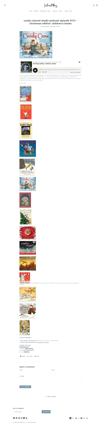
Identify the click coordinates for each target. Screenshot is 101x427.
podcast (55, 11)
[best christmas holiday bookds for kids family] (27, 239)
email (53, 370)
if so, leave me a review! (42, 342)
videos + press (68, 11)
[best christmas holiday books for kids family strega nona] (25, 101)
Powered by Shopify (31, 422)
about (61, 11)
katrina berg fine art (21, 422)
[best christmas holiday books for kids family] (25, 120)
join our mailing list (18, 408)
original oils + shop (46, 11)
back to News (51, 396)
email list (36, 11)
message (21, 376)
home (30, 11)
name (20, 370)
